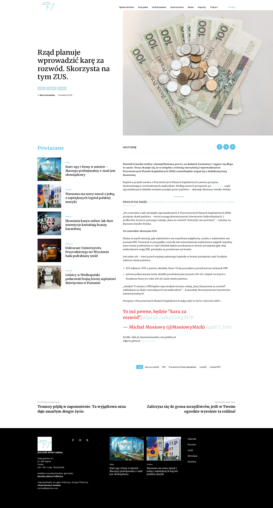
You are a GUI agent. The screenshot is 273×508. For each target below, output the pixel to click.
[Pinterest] (232, 147)
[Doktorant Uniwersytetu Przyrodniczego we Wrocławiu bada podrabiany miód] (49, 250)
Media (68, 217)
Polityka (51, 88)
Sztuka (68, 190)
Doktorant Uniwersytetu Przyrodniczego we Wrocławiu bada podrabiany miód (87, 252)
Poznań (68, 271)
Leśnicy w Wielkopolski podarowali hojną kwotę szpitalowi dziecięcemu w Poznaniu (90, 279)
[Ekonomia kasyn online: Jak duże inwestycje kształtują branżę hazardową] (49, 223)
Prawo (62, 88)
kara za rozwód (152, 367)
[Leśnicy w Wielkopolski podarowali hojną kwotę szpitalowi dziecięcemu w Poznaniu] (49, 277)
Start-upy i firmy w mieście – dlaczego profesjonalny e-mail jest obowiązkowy (90, 171)
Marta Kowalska (47, 95)
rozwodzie (218, 185)
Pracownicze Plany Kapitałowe (182, 367)
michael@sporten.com (48, 488)
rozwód (202, 367)
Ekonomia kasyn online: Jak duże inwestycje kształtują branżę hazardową (89, 225)
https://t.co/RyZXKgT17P (167, 317)
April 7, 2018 (219, 327)
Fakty (41, 88)
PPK (164, 367)
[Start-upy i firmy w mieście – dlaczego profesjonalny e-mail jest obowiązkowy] (49, 169)
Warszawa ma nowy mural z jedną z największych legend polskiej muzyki (89, 198)
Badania (69, 244)
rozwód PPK (215, 367)
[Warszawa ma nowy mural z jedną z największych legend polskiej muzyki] (49, 196)
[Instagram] (80, 440)
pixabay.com (148, 340)
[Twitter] (226, 147)
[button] (231, 7)
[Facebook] (219, 147)
